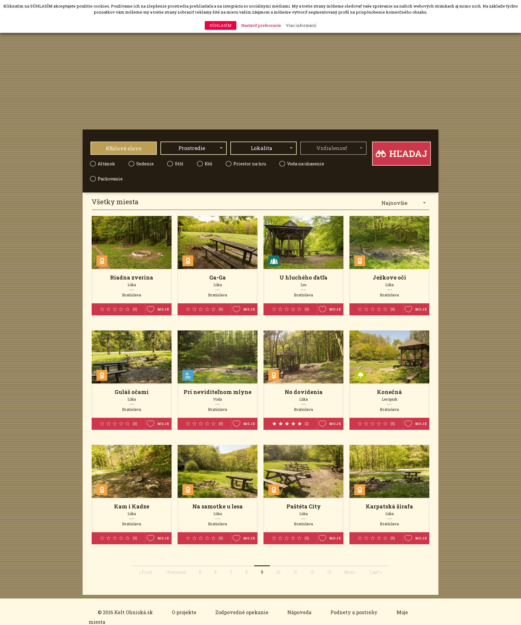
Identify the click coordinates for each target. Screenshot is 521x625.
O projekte (184, 612)
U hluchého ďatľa (303, 277)
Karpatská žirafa (389, 506)
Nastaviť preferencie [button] (261, 25)
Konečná (389, 391)
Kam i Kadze (131, 506)
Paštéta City (303, 506)
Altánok (106, 164)
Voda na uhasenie (305, 164)
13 (329, 572)
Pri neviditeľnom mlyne (217, 391)
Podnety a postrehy (353, 612)
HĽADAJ (407, 153)
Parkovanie (110, 179)
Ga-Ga (217, 277)
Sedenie (145, 164)
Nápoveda (299, 612)
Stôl (179, 164)
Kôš (208, 164)
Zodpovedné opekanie (241, 612)
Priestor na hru (249, 164)
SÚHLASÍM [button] (221, 25)
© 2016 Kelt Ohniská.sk (125, 612)
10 (278, 572)
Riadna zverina (131, 277)
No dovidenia (304, 391)
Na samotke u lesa (217, 506)
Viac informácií (301, 25)
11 (295, 572)
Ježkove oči (389, 277)
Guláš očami (132, 391)
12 (312, 572)
